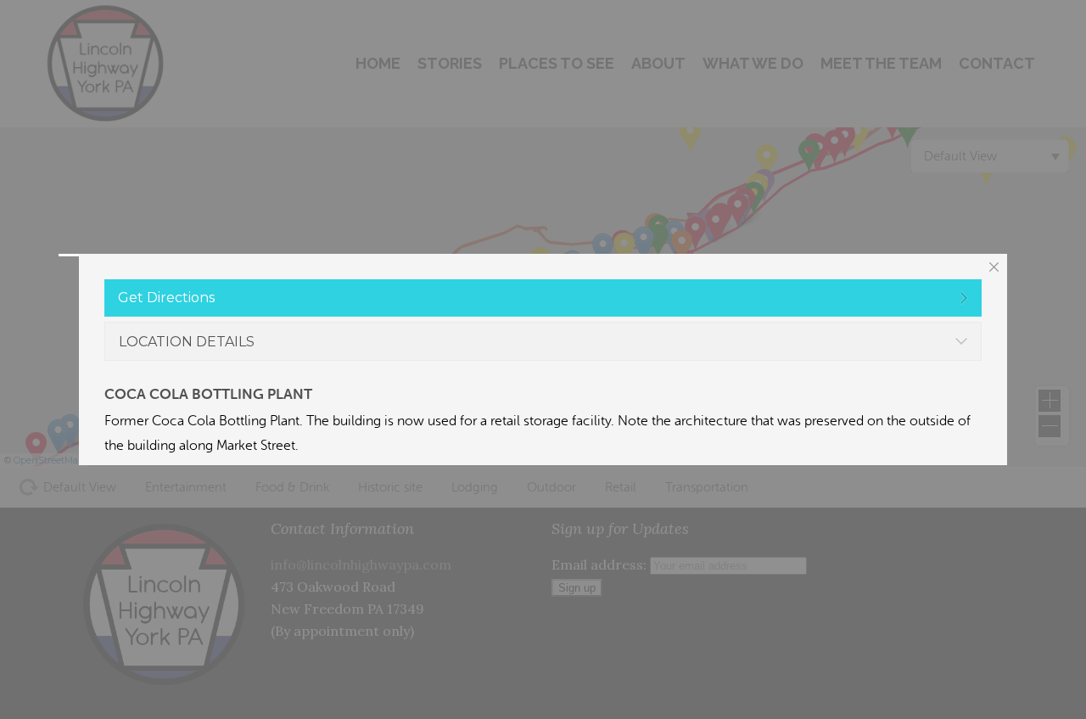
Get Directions (166, 297)
